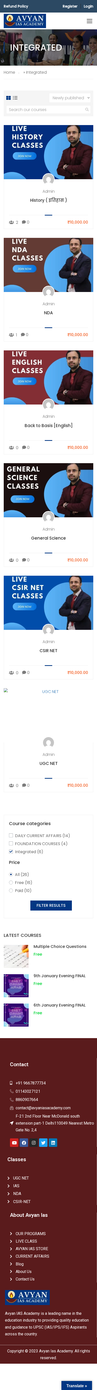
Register (70, 6)
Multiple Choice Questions (60, 946)
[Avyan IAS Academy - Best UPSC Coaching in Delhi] (25, 21)
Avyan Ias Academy (56, 1351)
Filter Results (51, 905)
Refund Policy (16, 6)
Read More (49, 152)
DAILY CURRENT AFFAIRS (42, 836)
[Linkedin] (53, 1142)
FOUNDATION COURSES (41, 844)
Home (9, 72)
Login (88, 6)
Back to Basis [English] (49, 426)
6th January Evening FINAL (60, 1005)
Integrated (29, 852)
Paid (23, 890)
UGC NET (49, 763)
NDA (48, 313)
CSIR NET (48, 651)
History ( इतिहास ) (48, 200)
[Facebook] (24, 1142)
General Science (48, 538)
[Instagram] (33, 1142)
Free (23, 882)
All (22, 874)
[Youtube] (14, 1142)
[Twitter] (43, 1142)
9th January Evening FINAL (60, 976)
